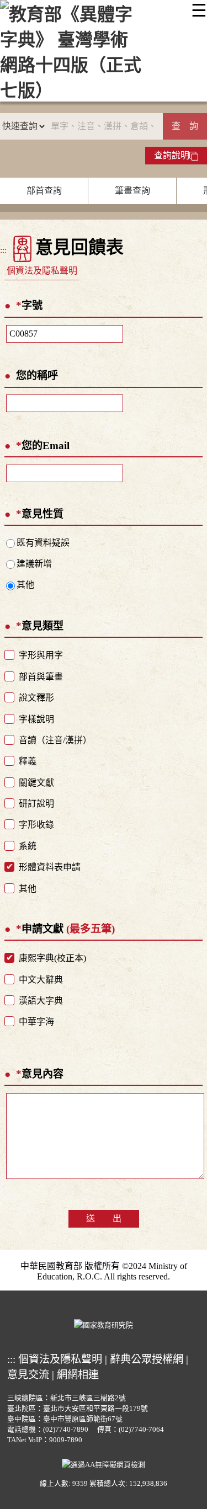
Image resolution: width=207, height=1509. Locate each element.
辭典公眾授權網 (146, 1359)
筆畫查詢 (132, 190)
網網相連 (78, 1374)
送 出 (103, 1218)
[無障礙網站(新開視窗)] (103, 1463)
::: (3, 250)
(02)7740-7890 (65, 1429)
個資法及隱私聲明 (42, 270)
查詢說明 (171, 155)
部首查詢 (44, 190)
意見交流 (28, 1374)
